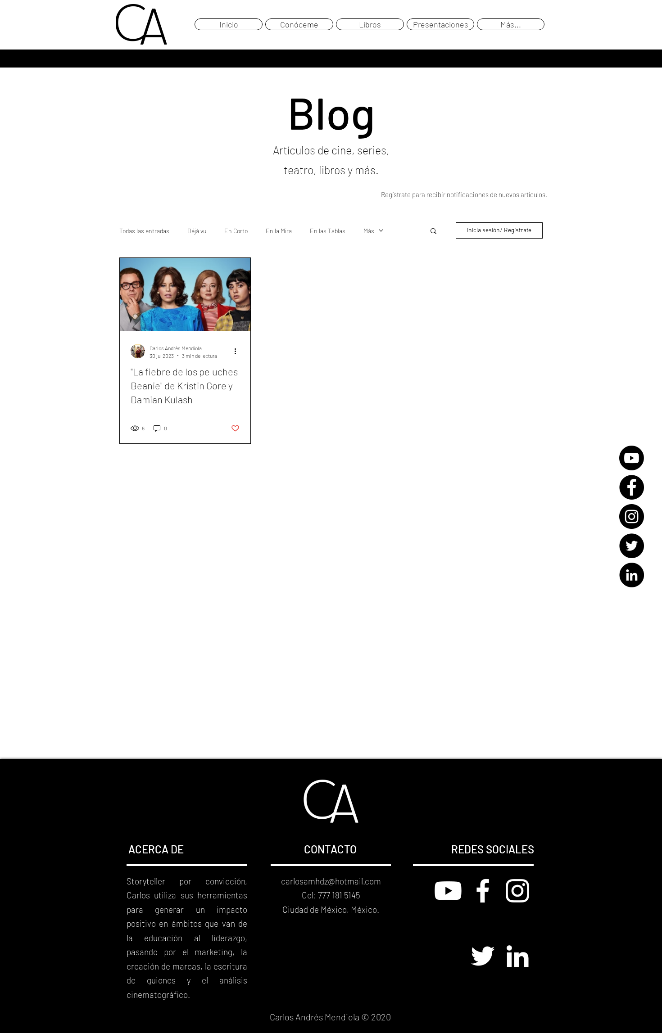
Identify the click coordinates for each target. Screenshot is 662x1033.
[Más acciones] (238, 351)
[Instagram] (631, 516)
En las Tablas (327, 231)
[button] (433, 231)
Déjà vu (196, 231)
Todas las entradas (144, 231)
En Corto (236, 231)
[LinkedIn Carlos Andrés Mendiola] (517, 956)
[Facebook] (631, 487)
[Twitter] (631, 545)
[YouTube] (631, 458)
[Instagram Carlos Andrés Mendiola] (517, 891)
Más (368, 231)
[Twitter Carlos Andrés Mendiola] (483, 956)
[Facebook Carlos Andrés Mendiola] (483, 891)
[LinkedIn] (631, 575)
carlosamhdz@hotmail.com (331, 881)
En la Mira (279, 231)
